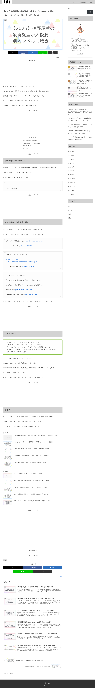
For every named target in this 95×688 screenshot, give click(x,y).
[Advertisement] (32, 72)
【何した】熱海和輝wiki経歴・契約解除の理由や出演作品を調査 (80, 138)
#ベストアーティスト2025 (13, 259)
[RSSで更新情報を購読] (82, 54)
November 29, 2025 (26, 246)
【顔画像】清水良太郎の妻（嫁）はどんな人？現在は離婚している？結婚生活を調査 (80, 112)
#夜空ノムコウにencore (13, 262)
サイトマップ (41, 683)
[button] (53, 52)
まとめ (26, 148)
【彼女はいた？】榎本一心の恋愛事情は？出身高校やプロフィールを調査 (79, 119)
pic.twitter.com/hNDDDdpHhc (28, 262)
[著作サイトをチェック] (78, 54)
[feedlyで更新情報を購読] (80, 54)
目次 (30, 137)
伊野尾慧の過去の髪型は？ (31, 140)
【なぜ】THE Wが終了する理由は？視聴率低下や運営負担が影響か (80, 126)
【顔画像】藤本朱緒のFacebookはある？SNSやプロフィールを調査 (79, 132)
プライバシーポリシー (51, 683)
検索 (69, 9)
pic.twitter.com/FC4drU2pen (23, 289)
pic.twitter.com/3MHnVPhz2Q (34, 241)
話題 (6, 560)
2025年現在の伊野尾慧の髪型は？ (33, 143)
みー (80, 36)
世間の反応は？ (28, 145)
